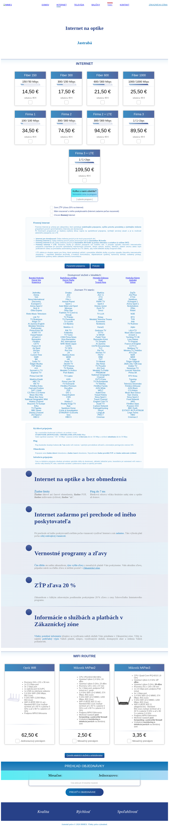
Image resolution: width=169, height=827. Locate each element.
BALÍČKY (96, 5)
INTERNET (62, 5)
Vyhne (133, 282)
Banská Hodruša (36, 278)
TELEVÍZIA (79, 5)
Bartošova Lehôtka (68, 278)
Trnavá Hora (100, 282)
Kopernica (36, 282)
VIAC (110, 5)
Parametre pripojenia (76, 266)
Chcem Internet (64, 215)
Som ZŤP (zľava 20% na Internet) (68, 207)
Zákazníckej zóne (91, 568)
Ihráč (100, 280)
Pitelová (68, 282)
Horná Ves (36, 280)
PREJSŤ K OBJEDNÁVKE (82, 792)
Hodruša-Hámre (133, 278)
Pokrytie (96, 266)
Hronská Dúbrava (100, 278)
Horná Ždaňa (68, 280)
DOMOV (45, 5)
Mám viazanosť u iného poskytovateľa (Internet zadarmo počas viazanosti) (86, 211)
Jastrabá (133, 280)
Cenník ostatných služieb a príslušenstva (84, 755)
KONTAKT (124, 5)
